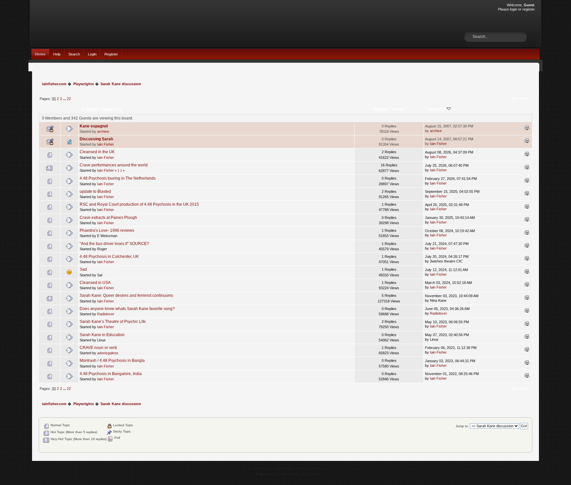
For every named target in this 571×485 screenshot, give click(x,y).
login (513, 9)
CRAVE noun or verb (98, 347)
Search (74, 54)
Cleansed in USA (95, 282)
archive (103, 131)
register (528, 9)
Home (40, 54)
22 (69, 99)
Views (399, 109)
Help (56, 54)
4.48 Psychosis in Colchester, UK (109, 256)
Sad (83, 269)
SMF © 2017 (284, 468)
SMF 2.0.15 (263, 468)
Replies (381, 109)
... (65, 99)
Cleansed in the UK (97, 152)
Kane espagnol (94, 126)
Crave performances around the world (114, 165)
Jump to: (462, 426)
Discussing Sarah (96, 139)
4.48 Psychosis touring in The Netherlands (118, 178)
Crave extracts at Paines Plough (108, 217)
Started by (111, 109)
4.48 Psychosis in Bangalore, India (111, 373)
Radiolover (105, 314)
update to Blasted (95, 191)
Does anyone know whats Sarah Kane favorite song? (127, 308)
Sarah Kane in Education (102, 334)
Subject (89, 109)
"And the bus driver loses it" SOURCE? (114, 243)
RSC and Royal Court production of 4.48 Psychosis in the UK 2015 (139, 204)
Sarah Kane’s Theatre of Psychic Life (113, 321)
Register (111, 54)
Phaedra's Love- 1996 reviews (107, 230)
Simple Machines (309, 468)
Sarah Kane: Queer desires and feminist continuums (126, 295)
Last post (437, 109)
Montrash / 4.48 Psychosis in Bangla (112, 360)
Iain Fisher (105, 144)
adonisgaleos (107, 353)
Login (92, 54)
